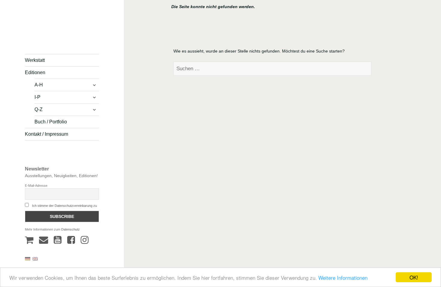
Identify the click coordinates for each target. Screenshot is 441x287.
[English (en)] (35, 258)
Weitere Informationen (343, 277)
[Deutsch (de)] (27, 258)
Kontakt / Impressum (46, 134)
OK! (414, 277)
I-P (37, 97)
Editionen (35, 72)
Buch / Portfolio (50, 121)
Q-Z (38, 109)
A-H (38, 84)
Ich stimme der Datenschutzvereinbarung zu (64, 205)
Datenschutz (70, 229)
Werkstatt (35, 60)
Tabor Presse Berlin (42, 37)
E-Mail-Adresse (36, 185)
